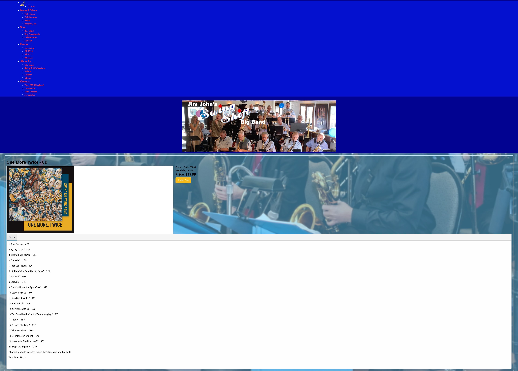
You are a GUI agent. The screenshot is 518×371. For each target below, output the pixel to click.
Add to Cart (183, 180)
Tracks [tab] (12, 237)
